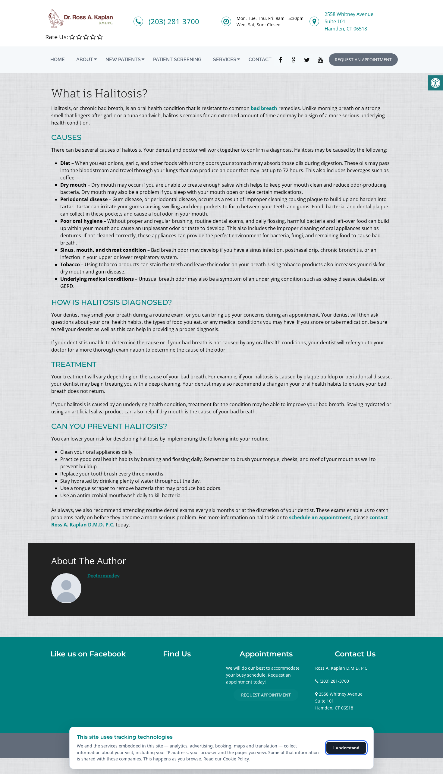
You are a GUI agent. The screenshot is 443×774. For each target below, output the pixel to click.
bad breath (264, 108)
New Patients (123, 59)
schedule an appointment (320, 517)
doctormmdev (103, 575)
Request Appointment (266, 695)
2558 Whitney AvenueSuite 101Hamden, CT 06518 (349, 21)
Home (57, 59)
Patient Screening (177, 59)
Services (224, 59)
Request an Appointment (363, 59)
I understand (346, 747)
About (84, 59)
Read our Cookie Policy (226, 759)
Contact (260, 59)
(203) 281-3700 (174, 21)
